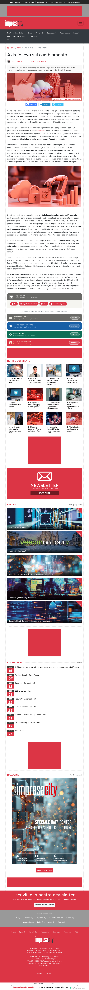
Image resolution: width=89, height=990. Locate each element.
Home (12, 48)
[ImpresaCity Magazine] (44, 821)
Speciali (22, 932)
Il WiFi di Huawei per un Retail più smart (15, 380)
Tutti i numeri (76, 775)
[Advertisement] (46, 882)
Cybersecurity (52, 33)
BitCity (17, 918)
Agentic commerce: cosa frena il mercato (72, 380)
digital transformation (30, 304)
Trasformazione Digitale (15, 33)
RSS (76, 932)
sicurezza (41, 130)
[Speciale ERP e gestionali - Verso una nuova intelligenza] (44, 565)
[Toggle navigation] (80, 23)
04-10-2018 (22, 61)
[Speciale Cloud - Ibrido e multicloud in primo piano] (44, 612)
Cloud (30, 33)
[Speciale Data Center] (44, 519)
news (19, 48)
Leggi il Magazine (44, 870)
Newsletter (12, 40)
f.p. (13, 61)
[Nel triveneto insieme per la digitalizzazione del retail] (15, 419)
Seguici (74, 334)
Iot (15, 304)
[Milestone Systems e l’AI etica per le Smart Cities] (35, 419)
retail (45, 304)
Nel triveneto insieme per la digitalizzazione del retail (15, 430)
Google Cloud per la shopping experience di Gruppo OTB (53, 381)
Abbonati (74, 343)
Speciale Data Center (17, 527)
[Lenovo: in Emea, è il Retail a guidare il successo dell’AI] (54, 419)
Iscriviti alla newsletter (44, 905)
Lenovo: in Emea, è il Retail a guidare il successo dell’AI (53, 430)
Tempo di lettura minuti (38, 61)
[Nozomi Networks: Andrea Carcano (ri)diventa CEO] (35, 370)
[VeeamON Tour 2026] (44, 542)
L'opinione (33, 36)
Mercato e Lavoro (19, 36)
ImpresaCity (42, 2)
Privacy (49, 973)
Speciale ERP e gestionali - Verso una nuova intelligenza (31, 574)
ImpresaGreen (28, 922)
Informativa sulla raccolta (23, 987)
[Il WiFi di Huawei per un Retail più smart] (15, 370)
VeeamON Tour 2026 (17, 551)
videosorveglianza (59, 304)
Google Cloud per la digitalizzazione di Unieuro (73, 406)
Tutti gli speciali (75, 504)
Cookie (40, 973)
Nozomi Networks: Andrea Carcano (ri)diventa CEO (34, 381)
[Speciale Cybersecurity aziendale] (44, 589)
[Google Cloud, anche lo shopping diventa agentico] (35, 394)
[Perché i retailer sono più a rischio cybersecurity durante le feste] (54, 394)
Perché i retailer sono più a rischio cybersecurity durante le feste (53, 406)
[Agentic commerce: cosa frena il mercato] (74, 370)
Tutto (79, 662)
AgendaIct (62, 922)
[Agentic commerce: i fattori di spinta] (15, 394)
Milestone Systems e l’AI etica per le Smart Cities (34, 429)
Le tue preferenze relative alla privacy (54, 987)
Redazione (45, 932)
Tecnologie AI (65, 33)
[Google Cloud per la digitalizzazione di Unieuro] (74, 394)
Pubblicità (67, 932)
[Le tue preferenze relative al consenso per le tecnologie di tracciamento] (77, 988)
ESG (8, 36)
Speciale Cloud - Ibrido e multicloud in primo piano (29, 621)
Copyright (56, 932)
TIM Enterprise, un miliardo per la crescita (73, 429)
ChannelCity (29, 2)
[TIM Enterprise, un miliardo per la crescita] (74, 419)
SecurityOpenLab (57, 2)
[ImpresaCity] (14, 23)
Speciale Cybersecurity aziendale (22, 597)
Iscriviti (74, 318)
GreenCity (70, 918)
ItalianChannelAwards (45, 922)
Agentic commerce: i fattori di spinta (15, 405)
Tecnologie (40, 33)
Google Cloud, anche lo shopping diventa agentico (34, 405)
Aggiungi (74, 326)
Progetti (76, 33)
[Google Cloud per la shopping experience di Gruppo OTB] (54, 370)
